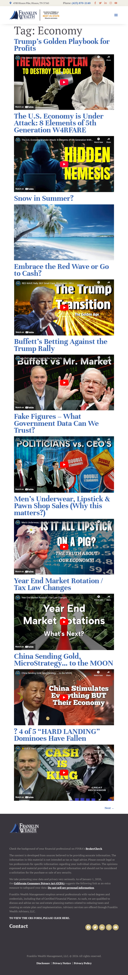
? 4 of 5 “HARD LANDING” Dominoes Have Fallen (57, 735)
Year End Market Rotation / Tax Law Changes (58, 584)
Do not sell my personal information (71, 887)
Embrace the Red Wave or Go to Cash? (61, 270)
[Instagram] (109, 927)
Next (109, 808)
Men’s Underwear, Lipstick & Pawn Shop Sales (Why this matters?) (62, 505)
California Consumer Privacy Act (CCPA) (39, 883)
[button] (116, 15)
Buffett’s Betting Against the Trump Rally (60, 345)
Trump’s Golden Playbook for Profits (62, 45)
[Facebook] (88, 927)
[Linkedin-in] (102, 927)
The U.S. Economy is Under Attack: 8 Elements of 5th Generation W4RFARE (59, 123)
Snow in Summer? (44, 198)
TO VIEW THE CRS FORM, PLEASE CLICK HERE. (39, 918)
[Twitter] (95, 927)
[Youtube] (116, 927)
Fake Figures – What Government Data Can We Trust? (56, 423)
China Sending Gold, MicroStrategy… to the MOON (63, 660)
